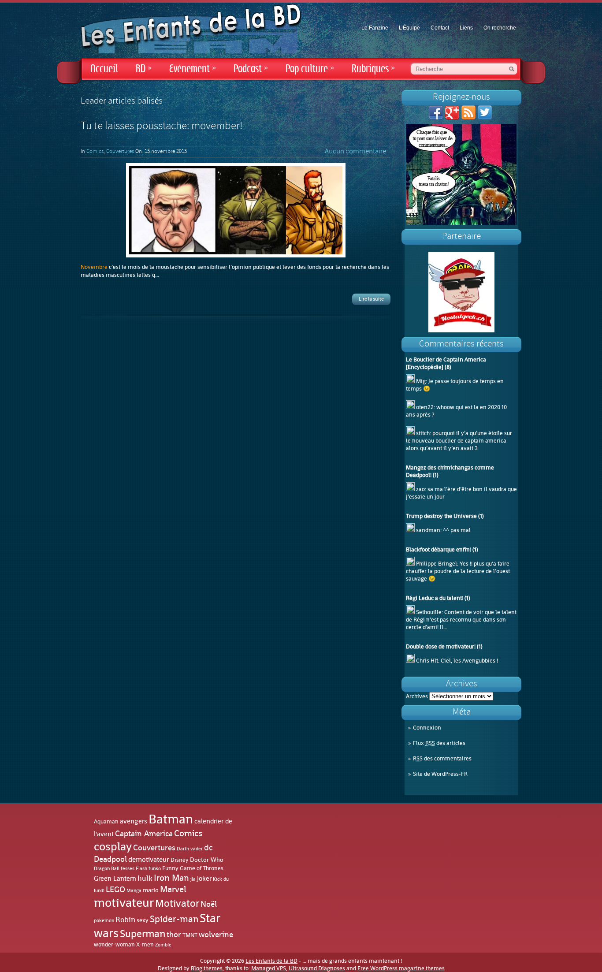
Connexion (427, 727)
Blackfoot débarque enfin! (438, 549)
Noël (209, 904)
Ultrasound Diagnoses (317, 968)
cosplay (113, 846)
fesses (127, 868)
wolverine (216, 934)
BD (144, 69)
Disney (180, 860)
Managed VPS (268, 968)
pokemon (104, 920)
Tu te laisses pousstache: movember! (161, 126)
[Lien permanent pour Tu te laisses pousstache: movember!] (235, 210)
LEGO (115, 889)
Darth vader (190, 848)
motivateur (124, 903)
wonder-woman (114, 944)
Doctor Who (206, 860)
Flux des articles (439, 743)
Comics (95, 152)
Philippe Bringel (436, 563)
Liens (466, 28)
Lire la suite (371, 299)
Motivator (177, 903)
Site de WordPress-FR (440, 774)
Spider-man (174, 919)
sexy (143, 920)
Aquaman (106, 821)
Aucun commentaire (355, 152)
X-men (145, 944)
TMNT (189, 935)
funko (155, 868)
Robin (125, 919)
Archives (417, 696)
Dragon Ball (106, 868)
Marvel (173, 889)
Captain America (144, 833)
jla (193, 879)
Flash (141, 868)
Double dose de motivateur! (441, 646)
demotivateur (148, 859)
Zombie (163, 945)
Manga (133, 890)
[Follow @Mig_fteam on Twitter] (485, 117)
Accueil (104, 69)
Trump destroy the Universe (441, 516)
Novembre (95, 267)
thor (174, 934)
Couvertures (120, 152)
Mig (421, 381)
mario (151, 890)
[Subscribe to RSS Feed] (468, 117)
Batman (171, 819)
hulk (144, 878)
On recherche (499, 28)
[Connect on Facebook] (436, 117)
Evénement (192, 69)
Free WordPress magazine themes (401, 968)
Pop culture (310, 69)
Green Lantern (115, 878)
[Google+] (452, 117)
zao (420, 489)
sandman (428, 530)
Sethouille (429, 612)
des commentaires (442, 758)
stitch (423, 433)
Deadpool (110, 859)
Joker (204, 878)
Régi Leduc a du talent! (434, 598)
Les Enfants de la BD (271, 961)
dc (208, 847)
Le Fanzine (374, 28)
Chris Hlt (427, 660)
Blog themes (207, 968)
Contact (440, 28)
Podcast (251, 69)
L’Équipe (409, 28)
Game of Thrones (201, 868)
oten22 (425, 407)
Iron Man (171, 877)
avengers (133, 821)
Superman (142, 933)
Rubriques (373, 69)
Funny (170, 868)
